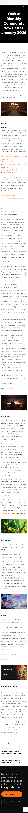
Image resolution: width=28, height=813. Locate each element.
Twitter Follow (6, 657)
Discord (12, 801)
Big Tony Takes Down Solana (10, 162)
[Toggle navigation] (22, 2)
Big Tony (3, 269)
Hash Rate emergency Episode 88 (13, 198)
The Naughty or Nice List (9, 170)
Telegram (3, 801)
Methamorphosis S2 (7, 557)
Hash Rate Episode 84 (9, 195)
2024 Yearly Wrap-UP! (8, 172)
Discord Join (6, 659)
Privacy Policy (15, 803)
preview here (11, 388)
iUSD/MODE (16, 420)
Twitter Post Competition (9, 654)
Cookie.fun (18, 287)
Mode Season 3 (21, 500)
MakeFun (3, 219)
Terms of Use (4, 803)
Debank (16, 284)
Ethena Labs (16, 428)
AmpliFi (12, 446)
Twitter (19, 801)
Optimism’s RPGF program (9, 513)
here (21, 309)
